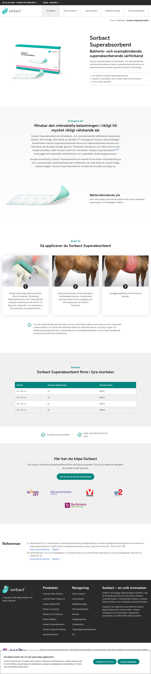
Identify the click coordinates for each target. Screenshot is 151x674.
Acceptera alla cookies (104, 662)
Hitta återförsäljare (136, 11)
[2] (118, 149)
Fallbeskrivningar (112, 11)
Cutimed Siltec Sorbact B (54, 599)
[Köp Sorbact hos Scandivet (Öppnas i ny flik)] (32, 492)
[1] (116, 149)
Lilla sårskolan (91, 11)
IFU (81, 634)
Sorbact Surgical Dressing (54, 629)
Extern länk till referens (40, 549)
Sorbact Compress (51, 609)
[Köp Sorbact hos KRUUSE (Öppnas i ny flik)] (89, 492)
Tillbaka (55, 549)
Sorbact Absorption (51, 604)
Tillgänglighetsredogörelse (84, 629)
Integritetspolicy (79, 619)
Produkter (51, 11)
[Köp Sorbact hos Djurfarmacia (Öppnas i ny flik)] (75, 505)
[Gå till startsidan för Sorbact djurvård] (11, 11)
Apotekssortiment (50, 634)
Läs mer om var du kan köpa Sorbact (75, 476)
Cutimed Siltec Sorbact (53, 594)
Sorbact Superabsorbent (53, 624)
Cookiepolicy (78, 624)
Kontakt (75, 614)
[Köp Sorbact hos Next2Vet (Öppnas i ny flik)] (118, 492)
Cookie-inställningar (128, 662)
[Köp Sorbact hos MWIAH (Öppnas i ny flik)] (61, 492)
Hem (112, 20)
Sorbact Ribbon (50, 619)
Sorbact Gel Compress (53, 614)
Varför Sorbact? (70, 11)
